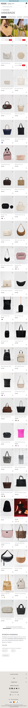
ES (13, 694)
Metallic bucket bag (19, 517)
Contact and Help (14, 674)
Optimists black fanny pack (6, 568)
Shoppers (19, 17)
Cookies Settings (16, 705)
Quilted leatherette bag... (6, 391)
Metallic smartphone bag (20, 467)
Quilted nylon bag (18, 290)
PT (16, 694)
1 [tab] (1, 45)
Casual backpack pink (5, 164)
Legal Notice (12, 706)
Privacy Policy (3, 705)
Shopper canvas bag (5, 139)
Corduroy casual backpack (20, 593)
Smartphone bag (4, 341)
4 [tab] (3, 45)
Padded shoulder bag (5, 63)
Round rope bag (18, 63)
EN (18, 694)
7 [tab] (5, 70)
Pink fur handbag (18, 568)
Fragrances (5, 655)
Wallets (5, 650)
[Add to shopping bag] (13, 42)
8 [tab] (6, 70)
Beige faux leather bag (20, 113)
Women (10, 3)
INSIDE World (14, 682)
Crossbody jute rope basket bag (7, 38)
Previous (1, 27)
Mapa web (16, 706)
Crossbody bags (11, 17)
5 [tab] (4, 70)
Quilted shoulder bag (5, 543)
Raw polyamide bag (19, 88)
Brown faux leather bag (6, 113)
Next (12, 27)
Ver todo (4, 17)
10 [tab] (7, 398)
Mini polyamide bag (19, 618)
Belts (13, 650)
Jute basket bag (18, 38)
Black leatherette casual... (6, 366)
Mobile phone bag (18, 164)
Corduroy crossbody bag (6, 618)
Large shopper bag (19, 341)
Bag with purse (4, 214)
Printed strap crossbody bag (7, 517)
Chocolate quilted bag (19, 543)
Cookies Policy (9, 705)
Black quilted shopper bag (20, 139)
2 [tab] (2, 45)
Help (14, 678)
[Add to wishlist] (12, 20)
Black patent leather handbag (7, 265)
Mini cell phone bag (19, 315)
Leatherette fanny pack (20, 391)
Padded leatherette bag (20, 214)
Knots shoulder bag (5, 315)
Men (13, 3)
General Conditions (22, 705)
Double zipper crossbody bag (7, 290)
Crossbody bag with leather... (7, 88)
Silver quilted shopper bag (6, 467)
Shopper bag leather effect (20, 416)
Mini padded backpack (19, 366)
